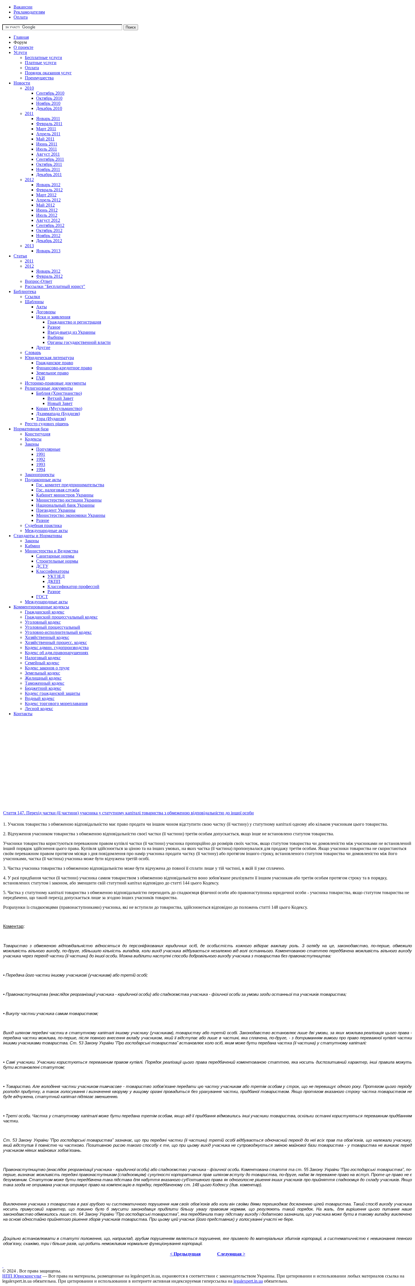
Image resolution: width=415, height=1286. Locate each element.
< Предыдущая (185, 1254)
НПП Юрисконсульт (22, 1276)
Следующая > (231, 1254)
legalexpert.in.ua (248, 1281)
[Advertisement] (171, 770)
